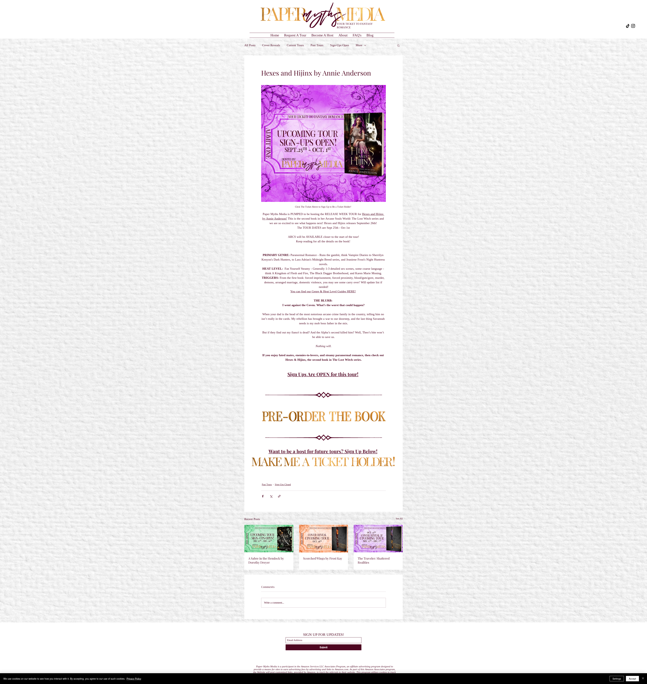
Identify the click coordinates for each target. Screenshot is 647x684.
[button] (398, 45)
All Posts (249, 45)
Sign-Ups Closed (283, 484)
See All (399, 518)
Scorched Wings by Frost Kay (322, 558)
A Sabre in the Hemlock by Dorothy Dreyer (266, 560)
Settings (616, 678)
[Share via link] (279, 496)
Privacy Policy (134, 678)
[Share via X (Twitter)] (271, 496)
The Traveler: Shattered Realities (374, 560)
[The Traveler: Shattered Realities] (378, 538)
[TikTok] (627, 25)
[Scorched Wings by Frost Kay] (323, 538)
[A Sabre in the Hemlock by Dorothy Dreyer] (268, 538)
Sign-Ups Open (339, 45)
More (359, 45)
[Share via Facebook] (262, 496)
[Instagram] (633, 25)
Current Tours (295, 45)
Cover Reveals (271, 45)
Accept (632, 678)
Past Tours (317, 45)
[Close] (643, 678)
